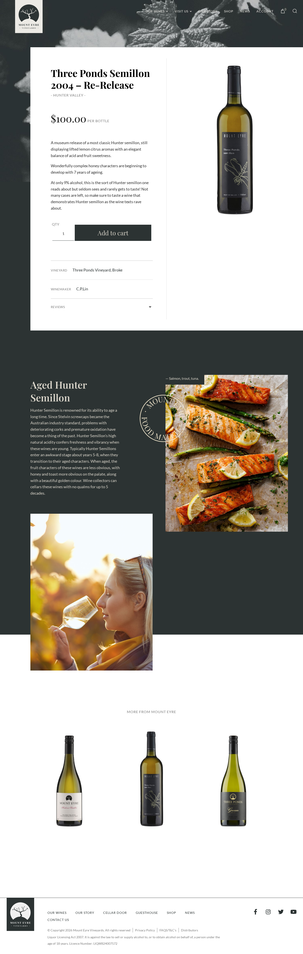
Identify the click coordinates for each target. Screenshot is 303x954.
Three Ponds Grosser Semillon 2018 (233, 784)
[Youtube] (293, 912)
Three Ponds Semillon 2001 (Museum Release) (151, 785)
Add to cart (113, 233)
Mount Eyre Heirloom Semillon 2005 (69, 784)
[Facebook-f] (255, 912)
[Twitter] (281, 912)
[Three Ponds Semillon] (235, 139)
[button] (292, 12)
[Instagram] (268, 912)
